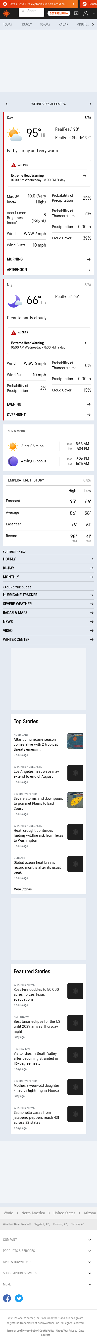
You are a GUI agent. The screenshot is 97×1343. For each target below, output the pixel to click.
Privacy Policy (30, 1330)
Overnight (16, 415)
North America (33, 1213)
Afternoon (17, 269)
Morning (15, 259)
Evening (14, 404)
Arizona (90, 1213)
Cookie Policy (47, 1330)
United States (64, 1213)
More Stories (23, 889)
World (8, 1213)
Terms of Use (14, 1330)
